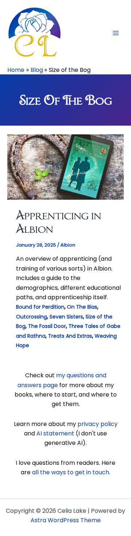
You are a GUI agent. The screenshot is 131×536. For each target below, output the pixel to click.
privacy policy (98, 424)
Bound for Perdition (40, 306)
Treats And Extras (70, 336)
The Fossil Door (47, 326)
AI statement (55, 433)
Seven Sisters (66, 316)
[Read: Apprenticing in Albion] (65, 167)
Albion (67, 244)
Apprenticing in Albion (58, 221)
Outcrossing (31, 316)
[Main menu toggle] (116, 33)
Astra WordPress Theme (66, 520)
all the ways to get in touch (70, 472)
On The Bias (82, 306)
